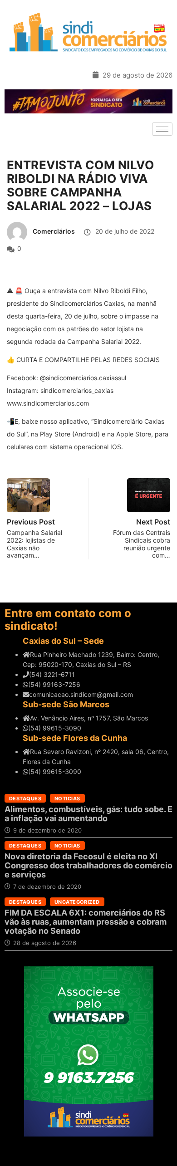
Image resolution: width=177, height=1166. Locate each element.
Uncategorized (77, 902)
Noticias (67, 798)
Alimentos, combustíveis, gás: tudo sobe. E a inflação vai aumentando (88, 813)
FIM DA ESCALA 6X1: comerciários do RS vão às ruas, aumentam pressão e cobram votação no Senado (86, 922)
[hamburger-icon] (162, 129)
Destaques (25, 798)
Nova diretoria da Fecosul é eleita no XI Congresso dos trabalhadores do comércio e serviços (88, 865)
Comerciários (54, 231)
